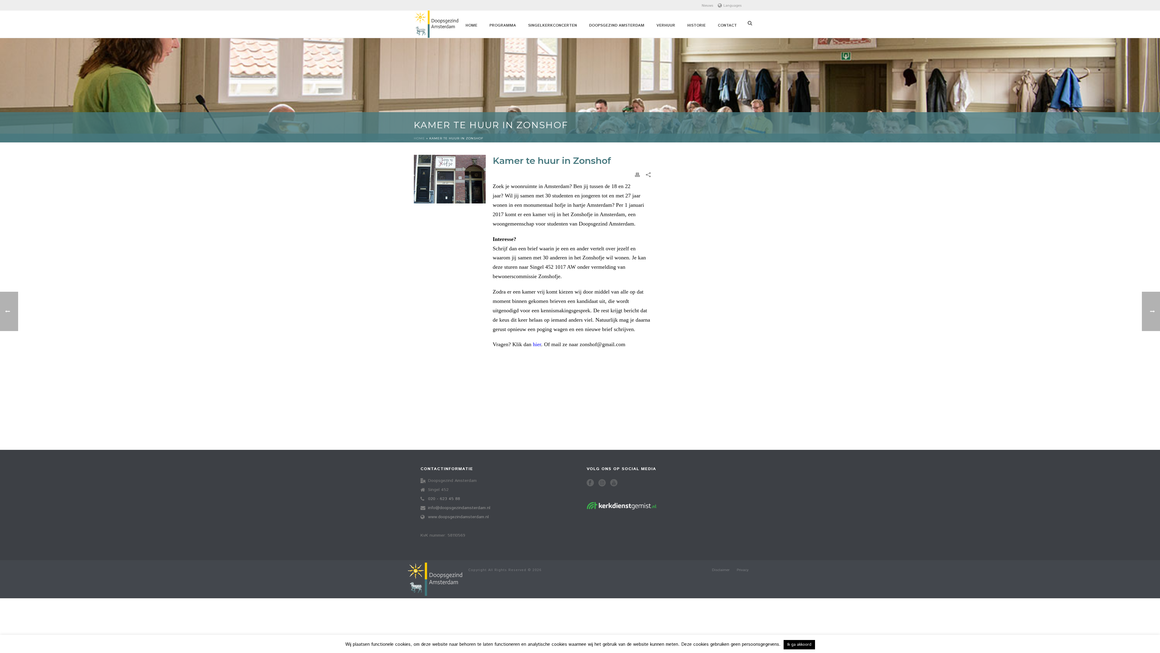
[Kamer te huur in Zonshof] (450, 179)
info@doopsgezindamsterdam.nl (459, 508)
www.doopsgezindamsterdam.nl (458, 517)
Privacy (743, 570)
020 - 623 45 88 (444, 499)
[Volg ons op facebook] (590, 483)
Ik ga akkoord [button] (799, 645)
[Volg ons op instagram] (602, 483)
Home (471, 25)
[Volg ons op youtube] (613, 483)
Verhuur (665, 25)
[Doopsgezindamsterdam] (435, 579)
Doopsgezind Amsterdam (616, 25)
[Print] (637, 175)
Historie (696, 25)
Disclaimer (721, 570)
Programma (502, 25)
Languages (732, 5)
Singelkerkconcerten (552, 25)
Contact (727, 25)
